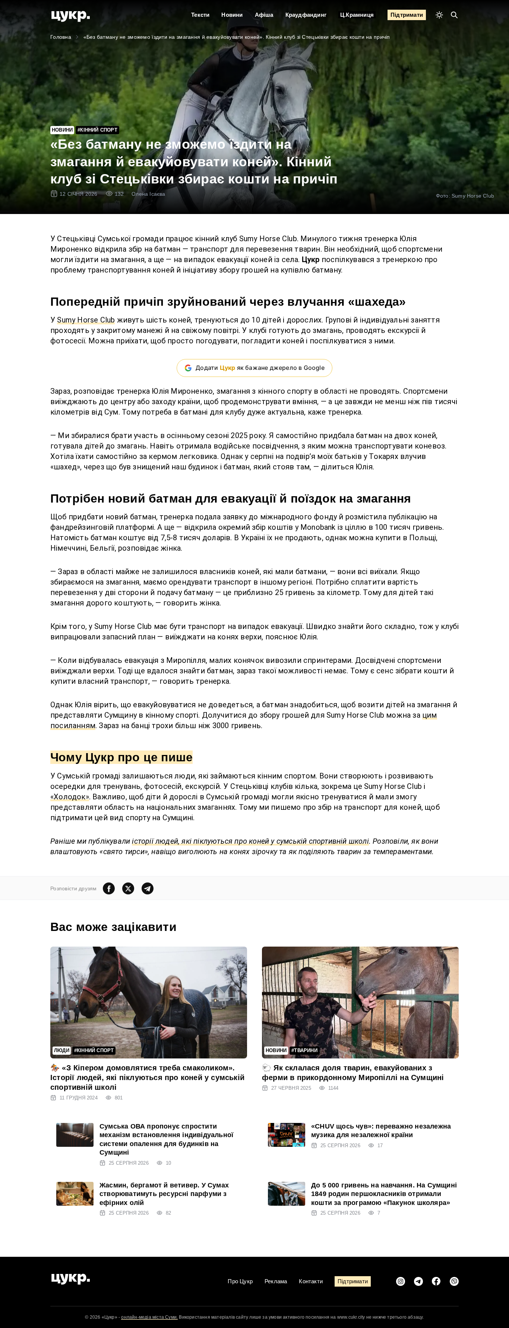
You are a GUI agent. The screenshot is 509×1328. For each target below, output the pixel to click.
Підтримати (407, 15)
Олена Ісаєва (148, 194)
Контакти (311, 1281)
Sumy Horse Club (86, 319)
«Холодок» (69, 796)
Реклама (276, 1281)
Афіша (264, 15)
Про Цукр (240, 1281)
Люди (61, 1050)
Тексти (200, 15)
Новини (232, 15)
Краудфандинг (305, 15)
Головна (60, 37)
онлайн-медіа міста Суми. (149, 1317)
